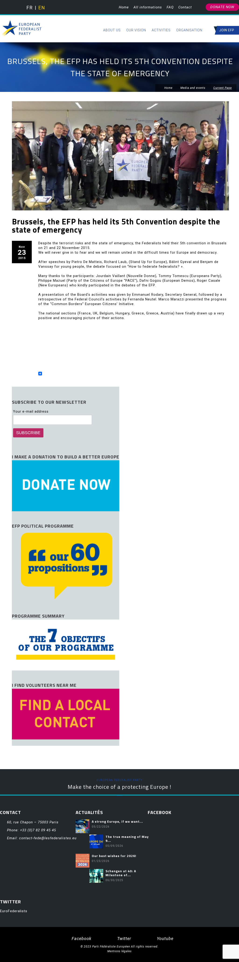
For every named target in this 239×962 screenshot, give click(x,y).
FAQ (170, 7)
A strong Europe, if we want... (117, 821)
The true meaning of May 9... (127, 838)
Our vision (136, 30)
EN (41, 8)
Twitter (123, 938)
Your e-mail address (31, 411)
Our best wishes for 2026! (114, 855)
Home (124, 7)
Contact (185, 7)
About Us (112, 30)
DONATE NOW (222, 7)
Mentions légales (119, 951)
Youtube (164, 938)
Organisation (189, 30)
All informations (148, 7)
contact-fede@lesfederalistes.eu (48, 838)
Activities (161, 30)
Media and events (192, 88)
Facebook (80, 938)
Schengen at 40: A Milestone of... (120, 872)
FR (29, 8)
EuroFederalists (13, 911)
